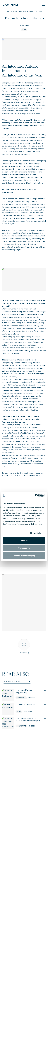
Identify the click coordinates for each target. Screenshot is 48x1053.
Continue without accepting (24, 555)
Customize (22, 548)
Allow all (24, 540)
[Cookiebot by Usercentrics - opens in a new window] (35, 495)
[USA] (13, 5)
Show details (35, 533)
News (15, 12)
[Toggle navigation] (43, 5)
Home (8, 12)
